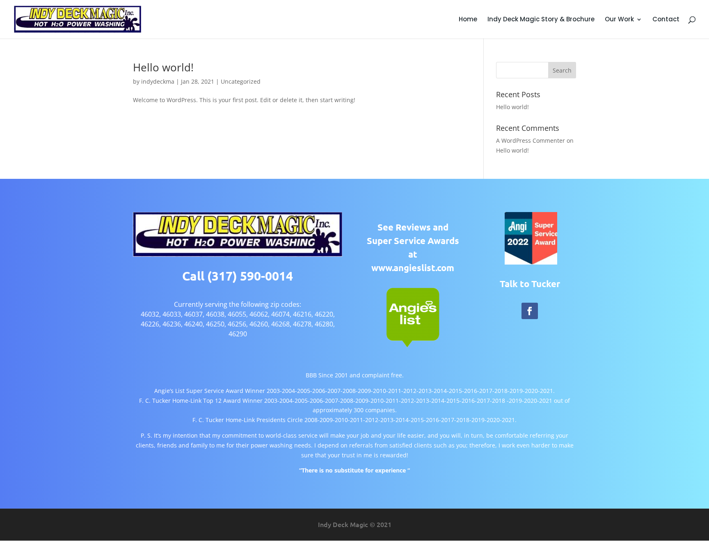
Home (468, 19)
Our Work (619, 19)
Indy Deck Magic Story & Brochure (541, 19)
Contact (665, 19)
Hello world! (163, 67)
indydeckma (157, 81)
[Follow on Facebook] (529, 311)
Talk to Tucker (530, 283)
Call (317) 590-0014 (237, 275)
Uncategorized (241, 81)
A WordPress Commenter (530, 140)
